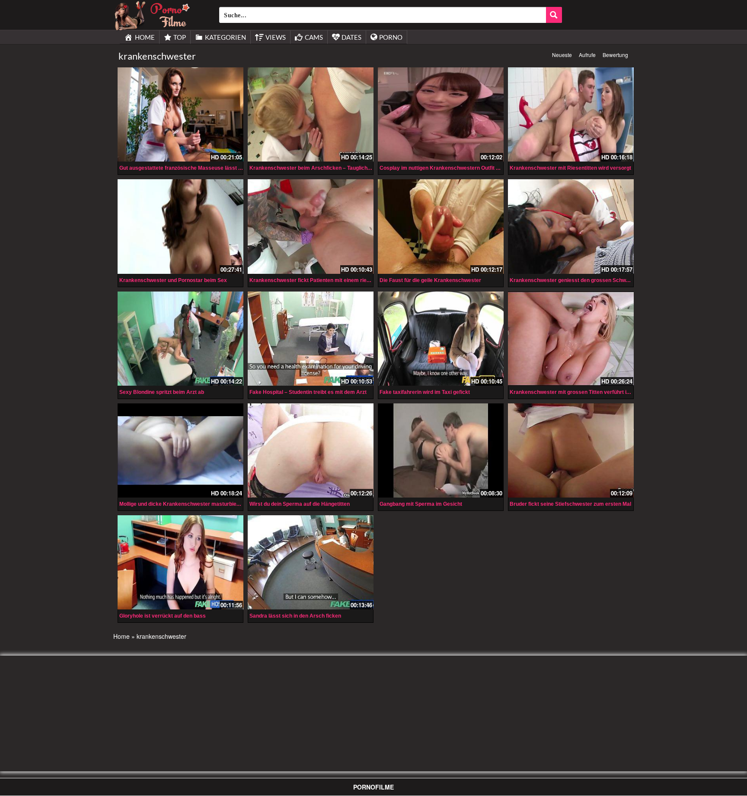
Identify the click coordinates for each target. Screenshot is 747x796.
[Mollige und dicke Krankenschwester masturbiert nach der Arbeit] (180, 450)
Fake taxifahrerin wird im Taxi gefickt (425, 392)
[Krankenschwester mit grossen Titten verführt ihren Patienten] (571, 339)
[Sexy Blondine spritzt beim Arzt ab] (180, 339)
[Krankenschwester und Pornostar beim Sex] (180, 226)
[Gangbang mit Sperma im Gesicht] (441, 449)
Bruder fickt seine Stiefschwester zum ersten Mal (570, 504)
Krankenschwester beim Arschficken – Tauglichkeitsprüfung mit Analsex (339, 168)
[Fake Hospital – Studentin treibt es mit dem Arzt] (311, 339)
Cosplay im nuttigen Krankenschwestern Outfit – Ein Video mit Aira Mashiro (472, 168)
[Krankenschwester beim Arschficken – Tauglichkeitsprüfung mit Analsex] (311, 114)
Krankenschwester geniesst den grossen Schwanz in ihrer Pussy (590, 280)
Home (121, 636)
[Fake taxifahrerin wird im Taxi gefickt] (441, 339)
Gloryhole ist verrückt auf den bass (162, 616)
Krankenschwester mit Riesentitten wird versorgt (570, 168)
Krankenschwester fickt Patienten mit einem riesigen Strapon (325, 280)
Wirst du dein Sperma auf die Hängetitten (299, 504)
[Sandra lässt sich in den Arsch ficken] (311, 562)
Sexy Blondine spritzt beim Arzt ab (161, 392)
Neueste (562, 54)
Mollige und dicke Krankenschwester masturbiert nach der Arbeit (199, 504)
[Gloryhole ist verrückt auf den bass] (180, 562)
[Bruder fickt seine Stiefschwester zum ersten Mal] (571, 450)
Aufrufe (587, 54)
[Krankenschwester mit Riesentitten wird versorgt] (571, 114)
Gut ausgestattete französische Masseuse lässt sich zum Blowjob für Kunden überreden (227, 168)
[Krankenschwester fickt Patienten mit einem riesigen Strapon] (311, 226)
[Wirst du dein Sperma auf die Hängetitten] (311, 450)
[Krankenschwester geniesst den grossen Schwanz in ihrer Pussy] (571, 226)
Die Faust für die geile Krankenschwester (430, 280)
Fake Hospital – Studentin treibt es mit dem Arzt (308, 392)
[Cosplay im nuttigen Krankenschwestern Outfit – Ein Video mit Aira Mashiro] (441, 114)
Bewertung (615, 54)
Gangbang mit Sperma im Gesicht (421, 504)
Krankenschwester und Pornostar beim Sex (173, 280)
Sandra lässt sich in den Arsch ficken (295, 616)
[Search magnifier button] (554, 15)
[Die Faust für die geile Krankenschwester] (441, 226)
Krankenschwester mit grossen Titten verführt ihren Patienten (586, 392)
